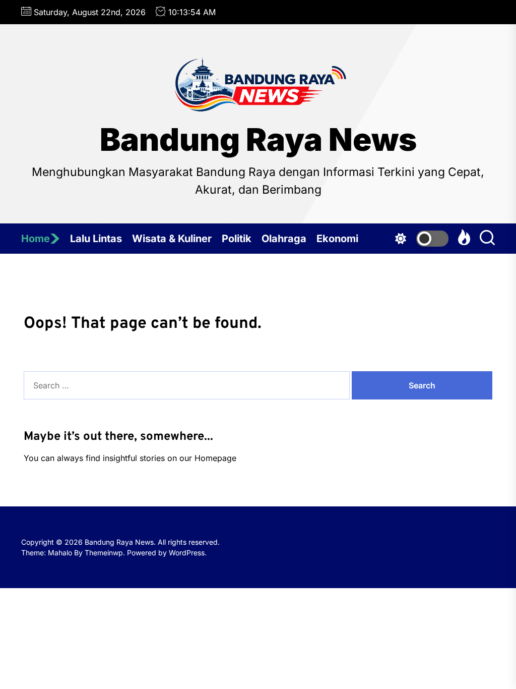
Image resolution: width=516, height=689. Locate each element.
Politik (236, 239)
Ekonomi (337, 239)
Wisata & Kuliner (172, 239)
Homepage (215, 458)
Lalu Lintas (96, 239)
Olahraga (284, 239)
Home (35, 239)
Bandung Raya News (258, 139)
